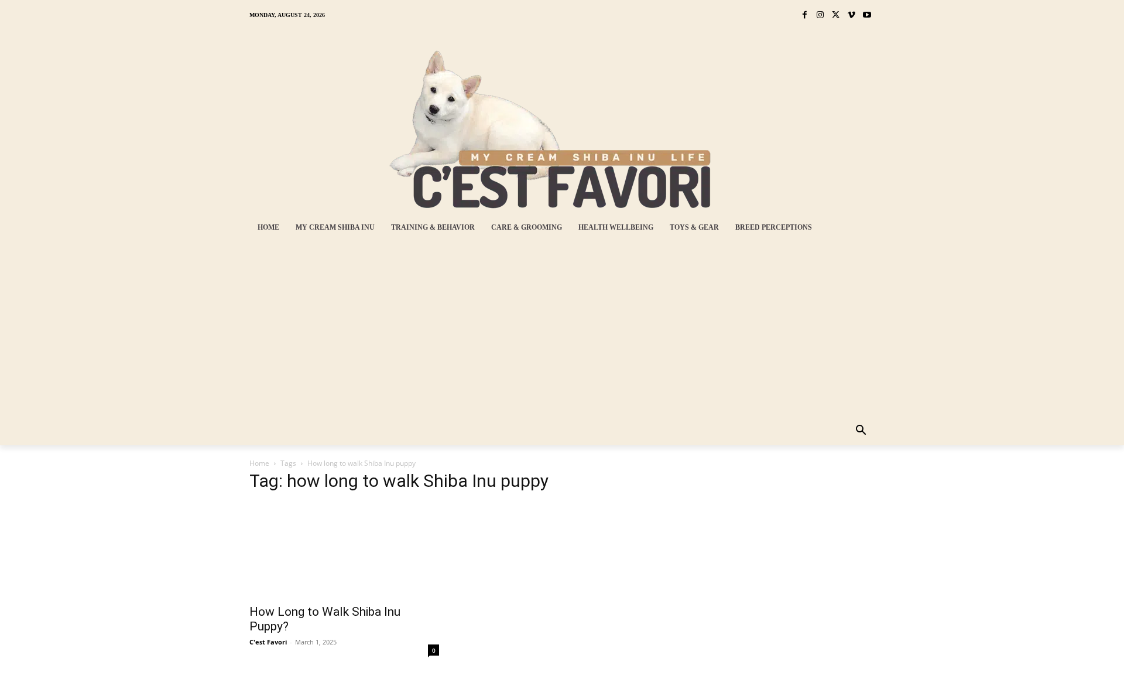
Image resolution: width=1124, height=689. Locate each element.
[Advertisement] (553, 329)
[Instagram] (820, 15)
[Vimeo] (851, 15)
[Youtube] (867, 15)
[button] (861, 431)
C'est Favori (268, 641)
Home (259, 463)
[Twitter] (836, 15)
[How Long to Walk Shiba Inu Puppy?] (344, 550)
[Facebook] (805, 15)
